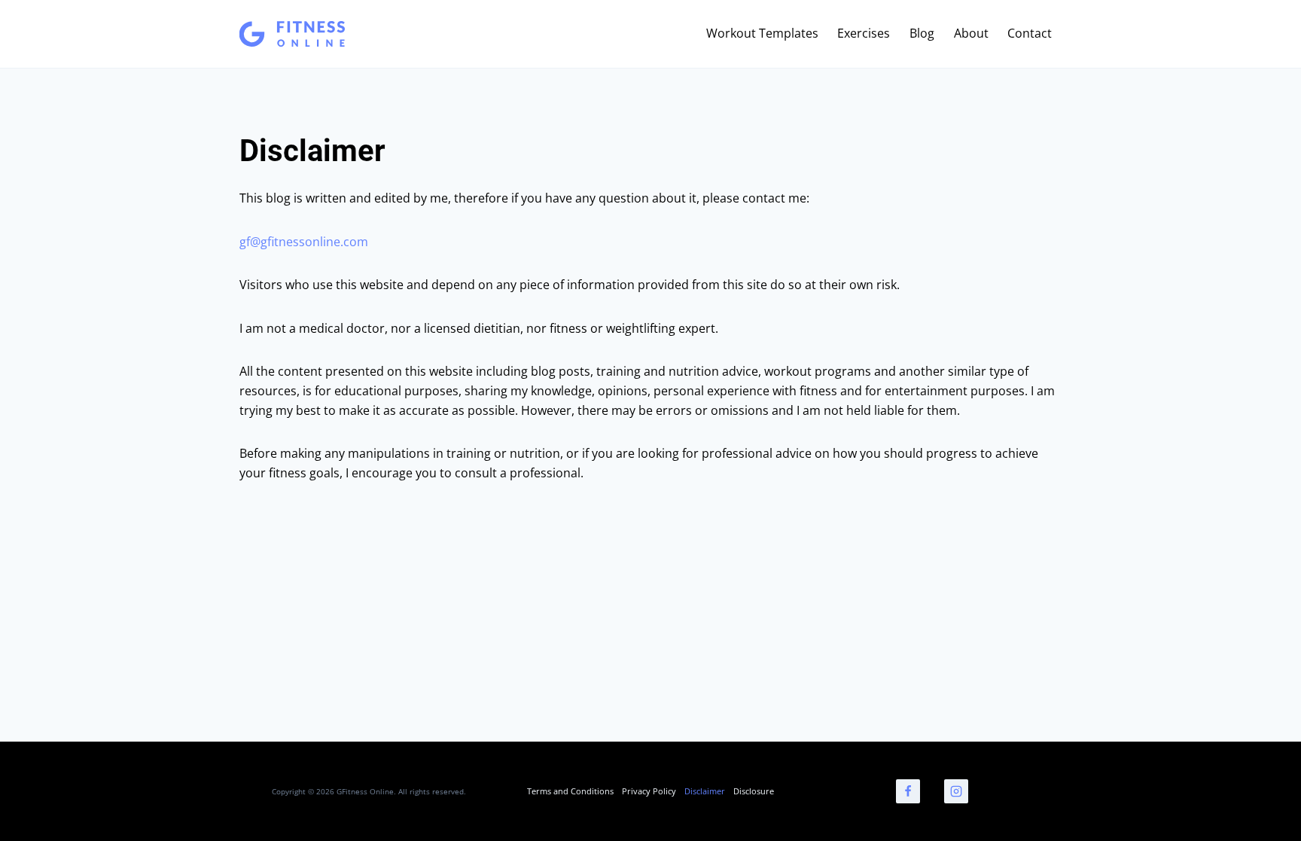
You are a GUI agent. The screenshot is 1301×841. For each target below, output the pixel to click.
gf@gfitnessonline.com (303, 241)
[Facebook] (908, 791)
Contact (1029, 33)
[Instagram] (956, 791)
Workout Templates (762, 33)
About (971, 33)
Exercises (863, 33)
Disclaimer (704, 791)
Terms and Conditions (570, 791)
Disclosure (753, 791)
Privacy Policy (649, 791)
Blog (921, 33)
